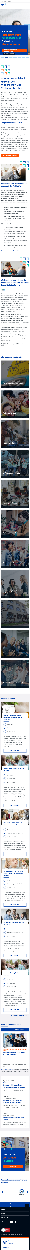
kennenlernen (13, 1166)
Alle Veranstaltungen (17, 1015)
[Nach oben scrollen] (27, 1205)
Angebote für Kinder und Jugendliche (11, 50)
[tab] (2, 57)
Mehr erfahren (15, 751)
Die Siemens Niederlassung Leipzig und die (14, 1065)
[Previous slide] (2, 1192)
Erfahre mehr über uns (10, 155)
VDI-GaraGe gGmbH (7, 1070)
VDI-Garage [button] (6, 1247)
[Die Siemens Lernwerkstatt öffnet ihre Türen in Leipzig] (15, 1060)
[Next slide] (27, 1192)
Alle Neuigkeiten (19, 1029)
